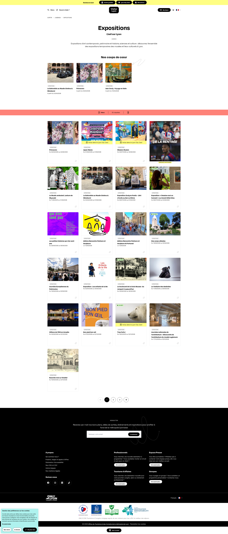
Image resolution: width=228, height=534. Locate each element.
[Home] (114, 10)
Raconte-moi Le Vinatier (58, 377)
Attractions (140, 2)
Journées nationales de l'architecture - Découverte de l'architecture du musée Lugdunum (164, 334)
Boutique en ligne (88, 2)
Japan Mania (88, 150)
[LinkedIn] (62, 482)
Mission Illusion (123, 150)
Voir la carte (115, 530)
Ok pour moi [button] (31, 530)
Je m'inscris (133, 434)
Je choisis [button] (17, 530)
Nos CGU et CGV (51, 465)
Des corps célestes (158, 241)
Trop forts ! (121, 332)
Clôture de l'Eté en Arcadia (59, 332)
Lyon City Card (125, 2)
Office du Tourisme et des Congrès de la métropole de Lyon (108, 524)
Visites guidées (108, 2)
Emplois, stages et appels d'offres (57, 459)
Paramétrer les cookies (138, 524)
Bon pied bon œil (89, 332)
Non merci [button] (7, 530)
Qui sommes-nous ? (52, 457)
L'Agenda (58, 17)
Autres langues (51, 468)
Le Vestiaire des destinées (161, 286)
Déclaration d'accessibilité (54, 462)
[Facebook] (48, 482)
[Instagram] (55, 482)
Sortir (49, 17)
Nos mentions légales (53, 471)
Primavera (53, 150)
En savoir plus (120, 465)
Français (173, 498)
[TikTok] (69, 482)
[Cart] (173, 10)
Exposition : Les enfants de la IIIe (95, 286)
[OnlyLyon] (51, 498)
